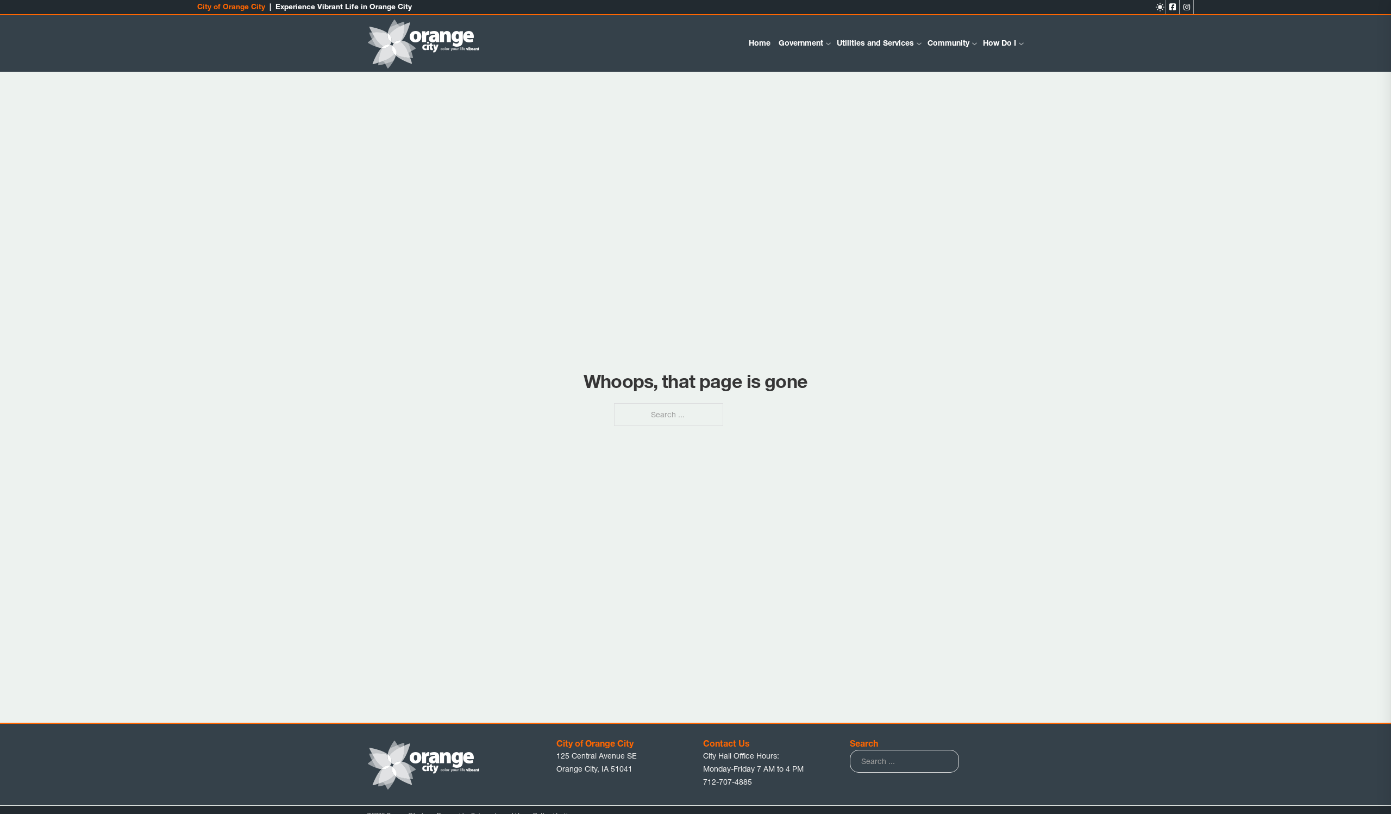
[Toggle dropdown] (828, 44)
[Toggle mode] (1160, 7)
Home (759, 43)
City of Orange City (231, 6)
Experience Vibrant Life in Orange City (343, 6)
